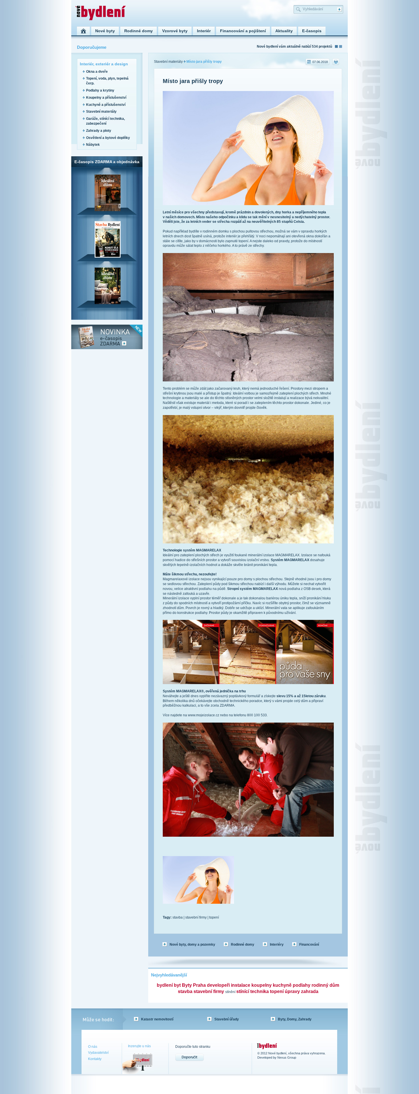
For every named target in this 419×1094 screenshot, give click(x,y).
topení (214, 917)
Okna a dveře (97, 72)
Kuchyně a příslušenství (105, 105)
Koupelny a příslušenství (106, 98)
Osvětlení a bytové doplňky (108, 138)
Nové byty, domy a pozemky (192, 945)
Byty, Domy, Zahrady (295, 1019)
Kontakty (94, 1059)
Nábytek (93, 145)
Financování (309, 945)
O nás (92, 1047)
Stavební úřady (226, 1019)
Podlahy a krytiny (100, 90)
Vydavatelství (98, 1053)
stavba (177, 917)
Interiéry (277, 945)
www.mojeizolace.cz (203, 715)
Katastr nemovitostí (157, 1019)
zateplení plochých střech (299, 393)
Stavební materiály (101, 112)
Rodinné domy (242, 945)
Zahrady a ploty (98, 131)
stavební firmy (196, 917)
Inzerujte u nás (139, 1046)
